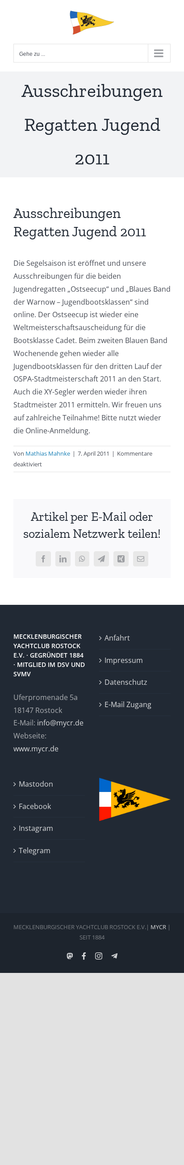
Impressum (124, 660)
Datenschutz (126, 682)
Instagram (36, 828)
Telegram (34, 850)
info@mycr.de (60, 723)
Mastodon (36, 784)
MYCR (158, 927)
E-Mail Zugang (128, 704)
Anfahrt (117, 638)
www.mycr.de (36, 749)
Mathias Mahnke (47, 453)
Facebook (35, 806)
